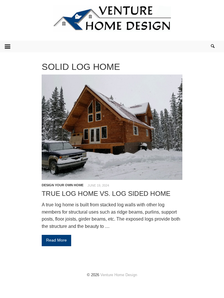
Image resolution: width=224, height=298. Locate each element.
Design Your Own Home (62, 185)
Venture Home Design (118, 275)
